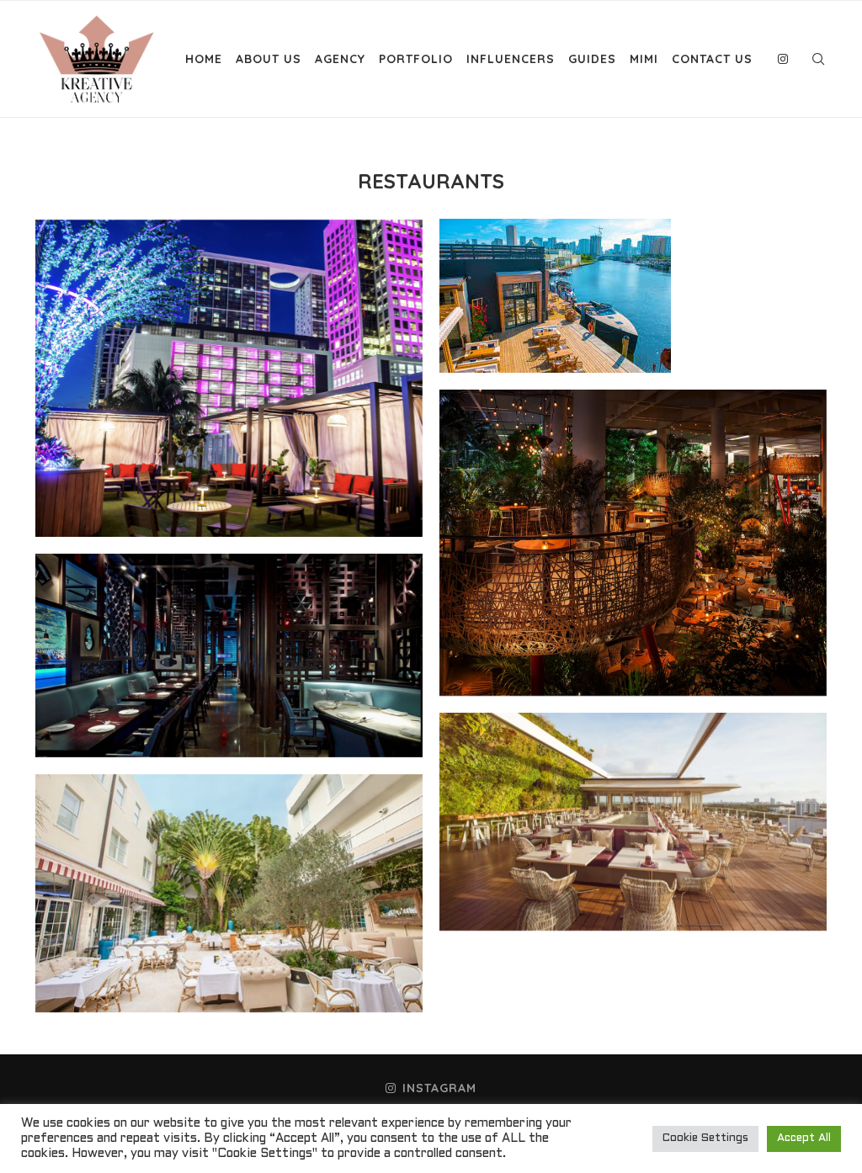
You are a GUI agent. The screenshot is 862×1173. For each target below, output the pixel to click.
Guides (592, 58)
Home (203, 58)
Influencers (510, 58)
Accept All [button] (804, 1138)
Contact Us (712, 58)
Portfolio (416, 58)
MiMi (644, 58)
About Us (268, 58)
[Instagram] (783, 59)
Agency (340, 58)
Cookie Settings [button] (705, 1138)
